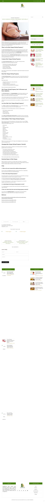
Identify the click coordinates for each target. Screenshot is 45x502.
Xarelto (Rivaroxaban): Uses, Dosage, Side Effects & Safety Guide (10, 272)
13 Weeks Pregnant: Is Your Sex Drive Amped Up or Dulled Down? (22, 242)
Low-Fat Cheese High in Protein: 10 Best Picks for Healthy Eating (39, 99)
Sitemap (36, 494)
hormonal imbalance (14, 93)
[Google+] (17, 222)
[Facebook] (33, 1)
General (37, 51)
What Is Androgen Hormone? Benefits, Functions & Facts (39, 54)
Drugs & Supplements (10, 274)
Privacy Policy (36, 492)
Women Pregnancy (15, 17)
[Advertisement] (22, 12)
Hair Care (8, 415)
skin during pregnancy (11, 191)
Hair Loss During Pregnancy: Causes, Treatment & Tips (10, 414)
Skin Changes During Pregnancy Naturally (15, 19)
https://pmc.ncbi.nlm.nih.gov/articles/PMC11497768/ (9, 200)
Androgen (37, 56)
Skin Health (37, 91)
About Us (36, 487)
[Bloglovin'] (40, 1)
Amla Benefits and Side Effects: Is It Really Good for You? (39, 104)
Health (37, 96)
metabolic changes (19, 51)
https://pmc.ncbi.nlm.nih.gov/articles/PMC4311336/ (9, 201)
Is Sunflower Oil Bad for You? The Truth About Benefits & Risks (39, 94)
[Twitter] (35, 1)
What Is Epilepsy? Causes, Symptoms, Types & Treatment (10, 346)
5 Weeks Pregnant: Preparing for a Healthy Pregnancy (8, 242)
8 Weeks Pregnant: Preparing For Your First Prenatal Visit (7, 225)
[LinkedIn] (39, 1)
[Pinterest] (37, 1)
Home (36, 486)
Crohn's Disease (9, 343)
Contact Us (35, 489)
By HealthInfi (6, 221)
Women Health (38, 60)
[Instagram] (36, 1)
